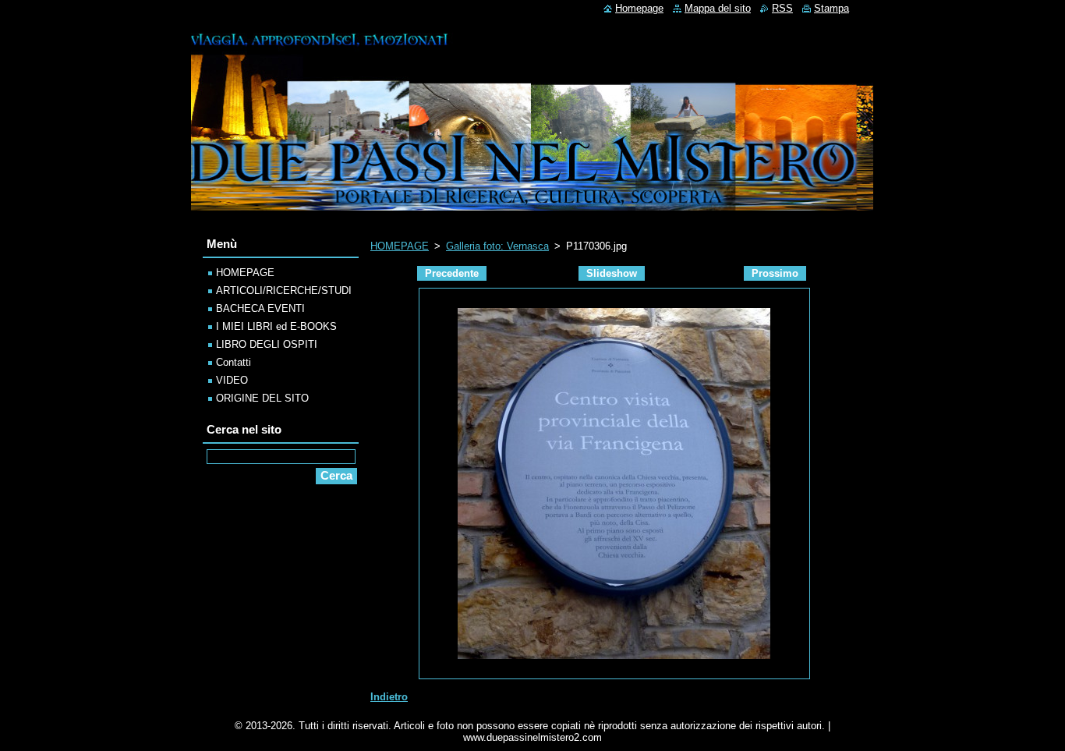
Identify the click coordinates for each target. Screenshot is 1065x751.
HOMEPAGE (399, 246)
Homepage (639, 8)
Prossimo (775, 273)
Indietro (389, 697)
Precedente (452, 273)
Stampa (831, 8)
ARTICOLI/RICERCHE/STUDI (284, 290)
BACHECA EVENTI (260, 308)
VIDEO (232, 380)
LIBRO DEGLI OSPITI (266, 344)
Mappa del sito (718, 8)
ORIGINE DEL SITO (262, 398)
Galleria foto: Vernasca (497, 246)
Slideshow (611, 273)
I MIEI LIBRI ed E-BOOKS (276, 326)
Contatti (233, 362)
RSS (782, 8)
